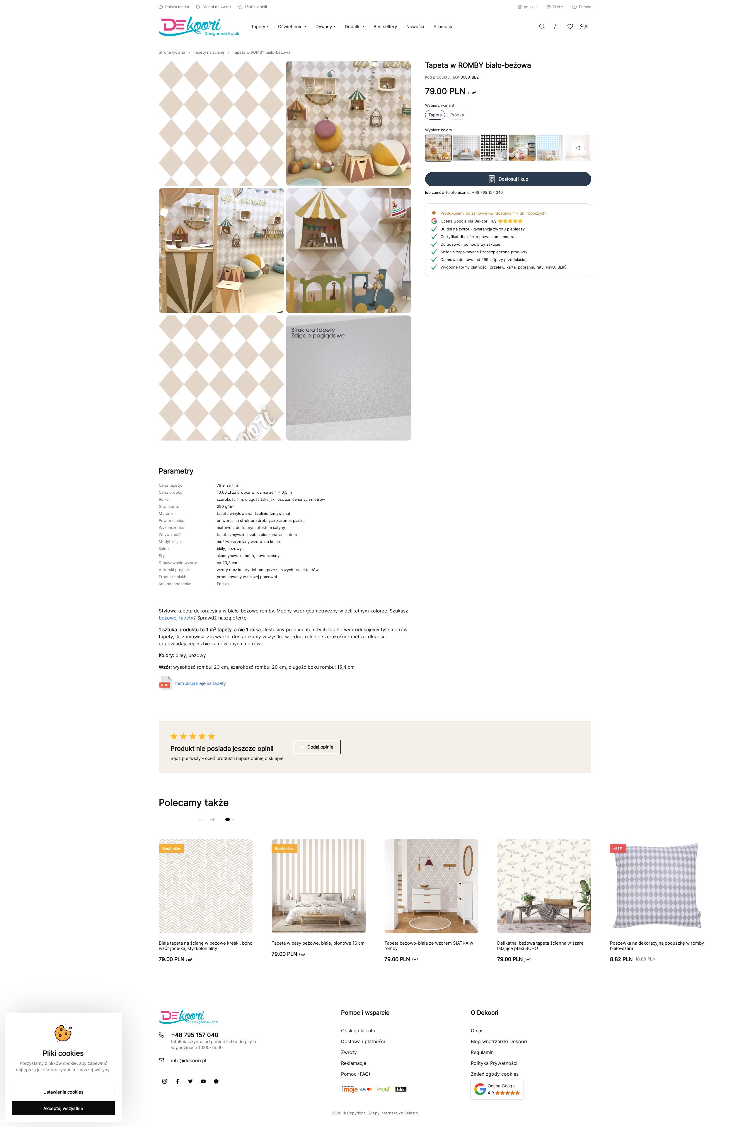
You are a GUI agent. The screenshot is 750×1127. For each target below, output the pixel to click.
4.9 (469, 220)
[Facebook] (177, 1081)
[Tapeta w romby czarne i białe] (494, 148)
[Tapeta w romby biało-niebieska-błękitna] (550, 148)
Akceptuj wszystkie (63, 1108)
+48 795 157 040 (487, 192)
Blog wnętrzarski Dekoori (499, 1041)
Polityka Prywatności (494, 1063)
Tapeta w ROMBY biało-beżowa (261, 52)
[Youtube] (203, 1081)
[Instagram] (165, 1081)
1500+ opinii (256, 6)
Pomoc (585, 6)
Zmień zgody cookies (495, 1074)
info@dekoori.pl (188, 1060)
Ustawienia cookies (63, 1092)
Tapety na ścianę (209, 52)
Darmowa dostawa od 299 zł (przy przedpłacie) (484, 259)
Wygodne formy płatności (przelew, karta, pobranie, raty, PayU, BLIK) (504, 266)
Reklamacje (353, 1063)
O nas (477, 1030)
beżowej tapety (176, 618)
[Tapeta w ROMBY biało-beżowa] (438, 148)
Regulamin (482, 1052)
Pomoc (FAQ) (355, 1074)
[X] (190, 1081)
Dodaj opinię (320, 747)
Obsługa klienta (358, 1030)
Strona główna (172, 52)
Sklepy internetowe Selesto (392, 1113)
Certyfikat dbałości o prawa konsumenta (477, 236)
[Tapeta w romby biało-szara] (466, 148)
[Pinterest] (216, 1081)
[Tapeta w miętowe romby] (522, 148)
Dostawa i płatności (363, 1041)
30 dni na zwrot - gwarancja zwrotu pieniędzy (483, 228)
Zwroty (349, 1052)
